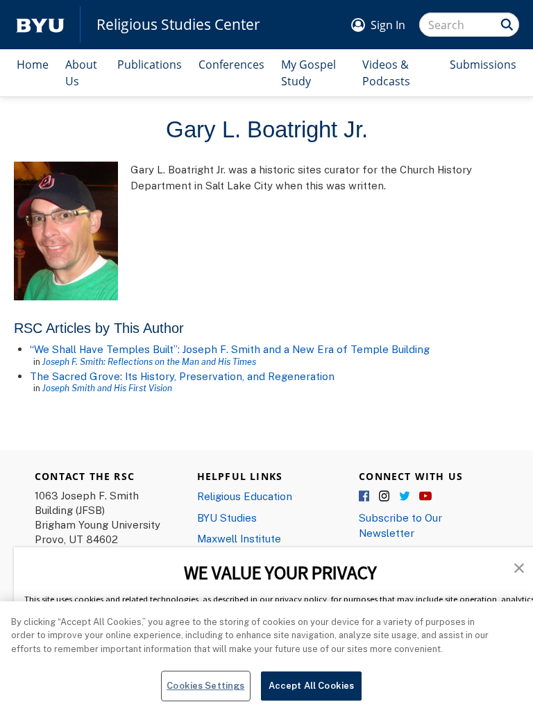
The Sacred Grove (75, 376)
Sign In (388, 25)
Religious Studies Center (178, 25)
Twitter (405, 496)
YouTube (425, 496)
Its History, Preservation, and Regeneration (230, 376)
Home (33, 64)
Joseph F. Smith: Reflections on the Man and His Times (149, 361)
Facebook (365, 496)
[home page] (40, 25)
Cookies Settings (205, 685)
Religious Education (244, 496)
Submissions (483, 64)
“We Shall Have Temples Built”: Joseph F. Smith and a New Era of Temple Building (230, 349)
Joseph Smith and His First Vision (107, 387)
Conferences (231, 64)
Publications (149, 64)
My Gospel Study (308, 73)
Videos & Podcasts (386, 73)
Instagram (385, 496)
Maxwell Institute (239, 538)
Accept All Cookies (311, 685)
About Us (81, 73)
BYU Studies (227, 517)
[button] (519, 566)
